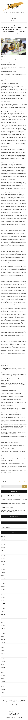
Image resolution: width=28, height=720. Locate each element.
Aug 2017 (3, 628)
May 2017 (3, 633)
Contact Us (22, 700)
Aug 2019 (3, 594)
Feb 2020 (3, 586)
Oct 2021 (3, 553)
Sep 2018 (3, 619)
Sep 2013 (3, 678)
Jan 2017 (3, 645)
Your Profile (14, 704)
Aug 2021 (3, 555)
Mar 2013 (3, 681)
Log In (3, 701)
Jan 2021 (3, 564)
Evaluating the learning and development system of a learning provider (14, 500)
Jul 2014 (3, 675)
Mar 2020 (3, 583)
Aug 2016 (3, 653)
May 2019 (3, 603)
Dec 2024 (3, 544)
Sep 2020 (3, 575)
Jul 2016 (3, 656)
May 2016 (3, 661)
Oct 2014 (3, 672)
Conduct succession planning (7, 507)
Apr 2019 (3, 606)
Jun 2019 (3, 600)
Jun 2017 (3, 631)
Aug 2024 (3, 550)
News (14, 25)
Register (7, 703)
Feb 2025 (3, 539)
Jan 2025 (3, 541)
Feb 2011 (3, 692)
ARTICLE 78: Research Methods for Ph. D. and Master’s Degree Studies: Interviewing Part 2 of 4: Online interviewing (14, 30)
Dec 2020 (3, 567)
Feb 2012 (3, 684)
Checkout (16, 700)
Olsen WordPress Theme (10, 717)
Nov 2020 (3, 569)
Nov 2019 (3, 592)
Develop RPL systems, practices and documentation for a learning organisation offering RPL (13, 511)
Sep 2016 (3, 650)
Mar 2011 (3, 689)
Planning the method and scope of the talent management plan (13, 504)
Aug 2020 (3, 578)
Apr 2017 (3, 636)
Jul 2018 (3, 625)
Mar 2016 (3, 667)
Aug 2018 (3, 622)
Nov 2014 (3, 670)
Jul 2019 (3, 597)
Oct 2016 (3, 647)
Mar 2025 (3, 536)
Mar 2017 (3, 639)
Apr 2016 (3, 664)
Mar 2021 (3, 561)
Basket (10, 700)
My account (23, 701)
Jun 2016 (3, 658)
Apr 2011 (3, 686)
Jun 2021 (3, 558)
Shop (21, 703)
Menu (15, 18)
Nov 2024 (3, 547)
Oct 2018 (3, 617)
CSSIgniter (21, 717)
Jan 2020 (3, 589)
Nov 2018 (3, 614)
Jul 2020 (3, 580)
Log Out (8, 701)
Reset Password (15, 703)
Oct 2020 (3, 572)
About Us (5, 700)
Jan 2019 (3, 608)
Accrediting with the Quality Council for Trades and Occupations (11, 496)
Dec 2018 (3, 611)
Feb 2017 (3, 642)
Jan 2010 (3, 695)
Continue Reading (22, 481)
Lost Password (15, 701)
